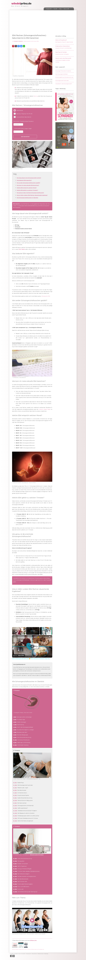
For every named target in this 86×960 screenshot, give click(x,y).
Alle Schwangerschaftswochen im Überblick (27, 197)
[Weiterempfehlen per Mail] (21, 46)
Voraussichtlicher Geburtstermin (23, 117)
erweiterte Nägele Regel (44, 409)
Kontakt (23, 953)
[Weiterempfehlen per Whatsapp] (24, 46)
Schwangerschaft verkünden (62, 80)
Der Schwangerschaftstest (61, 74)
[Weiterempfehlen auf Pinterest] (13, 46)
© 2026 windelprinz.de (15, 953)
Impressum (28, 953)
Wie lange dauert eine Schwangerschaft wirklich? (29, 177)
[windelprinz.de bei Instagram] (14, 956)
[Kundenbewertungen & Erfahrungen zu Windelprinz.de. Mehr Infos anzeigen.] (21, 947)
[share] (49, 636)
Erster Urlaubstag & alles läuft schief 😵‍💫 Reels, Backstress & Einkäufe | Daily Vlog (32, 637)
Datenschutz (40, 953)
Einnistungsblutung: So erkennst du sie (64, 77)
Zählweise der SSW (45, 296)
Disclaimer (34, 953)
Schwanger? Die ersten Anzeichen (63, 71)
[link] (14, 637)
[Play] (46, 631)
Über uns (66, 8)
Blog (60, 8)
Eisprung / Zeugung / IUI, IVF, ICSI (24, 113)
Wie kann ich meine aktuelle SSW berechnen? (28, 185)
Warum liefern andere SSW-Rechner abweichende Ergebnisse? (32, 195)
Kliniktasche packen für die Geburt (37, 854)
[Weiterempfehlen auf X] (16, 46)
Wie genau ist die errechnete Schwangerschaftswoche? (30, 192)
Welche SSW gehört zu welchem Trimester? (27, 190)
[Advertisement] (43, 20)
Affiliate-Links (33, 940)
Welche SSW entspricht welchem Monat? (27, 187)
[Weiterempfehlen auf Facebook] (18, 46)
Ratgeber (48, 8)
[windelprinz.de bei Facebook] (11, 956)
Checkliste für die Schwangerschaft (63, 83)
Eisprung (36, 96)
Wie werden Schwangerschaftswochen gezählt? (28, 182)
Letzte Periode (19, 110)
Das (28, 949)
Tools (55, 8)
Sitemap (46, 953)
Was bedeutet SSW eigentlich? (24, 180)
